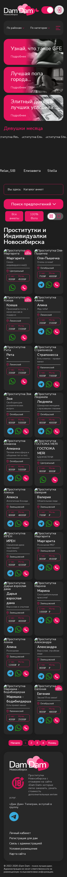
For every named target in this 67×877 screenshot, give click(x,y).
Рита (10, 355)
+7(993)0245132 (57, 720)
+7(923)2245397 (26, 431)
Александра (47, 647)
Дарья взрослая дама (14, 598)
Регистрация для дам (23, 838)
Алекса (12, 497)
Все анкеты (14, 216)
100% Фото (34, 216)
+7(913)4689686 (26, 523)
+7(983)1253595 (24, 337)
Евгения (43, 693)
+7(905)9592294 (57, 676)
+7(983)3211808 (57, 567)
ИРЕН (11, 541)
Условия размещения (23, 848)
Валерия (44, 497)
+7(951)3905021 (57, 523)
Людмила (44, 401)
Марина (43, 590)
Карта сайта (17, 854)
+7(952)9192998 (26, 727)
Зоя (9, 398)
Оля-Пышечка (48, 258)
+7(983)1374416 (26, 673)
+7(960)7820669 (26, 477)
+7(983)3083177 (24, 287)
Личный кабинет (20, 833)
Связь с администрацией (25, 843)
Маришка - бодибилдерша (19, 699)
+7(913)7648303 (26, 573)
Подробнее (18, 56)
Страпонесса (47, 355)
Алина (42, 305)
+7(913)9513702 (57, 620)
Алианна (13, 448)
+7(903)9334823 (57, 384)
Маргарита (15, 258)
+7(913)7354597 (57, 284)
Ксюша (12, 305)
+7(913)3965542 (55, 479)
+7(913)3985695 (26, 629)
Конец (52, 743)
